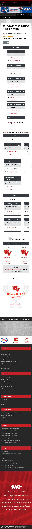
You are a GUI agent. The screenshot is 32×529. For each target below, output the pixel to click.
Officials (4, 402)
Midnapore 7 (14, 58)
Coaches (4, 399)
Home (4, 33)
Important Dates (6, 384)
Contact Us (20, 14)
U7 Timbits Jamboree (8, 438)
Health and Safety (7, 381)
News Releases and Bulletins (10, 361)
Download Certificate (7, 262)
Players (4, 404)
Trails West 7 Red (15, 60)
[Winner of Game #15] (24, 252)
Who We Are (5, 368)
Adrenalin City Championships (10, 428)
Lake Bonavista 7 (15, 110)
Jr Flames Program (7, 460)
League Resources (7, 386)
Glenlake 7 (14, 71)
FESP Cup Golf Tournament (9, 433)
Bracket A (6, 132)
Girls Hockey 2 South (16, 74)
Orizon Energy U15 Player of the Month (13, 467)
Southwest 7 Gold (15, 97)
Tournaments (6, 391)
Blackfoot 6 (14, 100)
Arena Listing (6, 377)
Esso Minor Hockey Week (9, 431)
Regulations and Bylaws (8, 389)
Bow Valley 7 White (12, 122)
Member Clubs (6, 354)
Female (4, 458)
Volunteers (5, 366)
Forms (4, 417)
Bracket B (25, 132)
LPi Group (23, 527)
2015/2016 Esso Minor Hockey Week (13, 33)
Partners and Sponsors (8, 364)
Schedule (6, 42)
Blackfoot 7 (14, 113)
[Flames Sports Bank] (21, 340)
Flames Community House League (11, 453)
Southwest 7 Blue (15, 84)
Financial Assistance (7, 415)
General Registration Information (11, 413)
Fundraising (5, 379)
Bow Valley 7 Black (16, 87)
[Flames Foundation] (11, 340)
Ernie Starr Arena (12, 94)
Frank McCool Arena (13, 55)
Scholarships (5, 420)
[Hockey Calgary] (4, 13)
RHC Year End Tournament (9, 435)
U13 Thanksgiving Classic (9, 442)
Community (5, 451)
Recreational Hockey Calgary (10, 463)
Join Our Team (6, 356)
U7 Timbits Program (7, 465)
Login (27, 14)
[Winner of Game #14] (7, 252)
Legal (3, 359)
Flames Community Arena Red (13, 269)
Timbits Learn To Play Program (11, 440)
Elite (3, 456)
